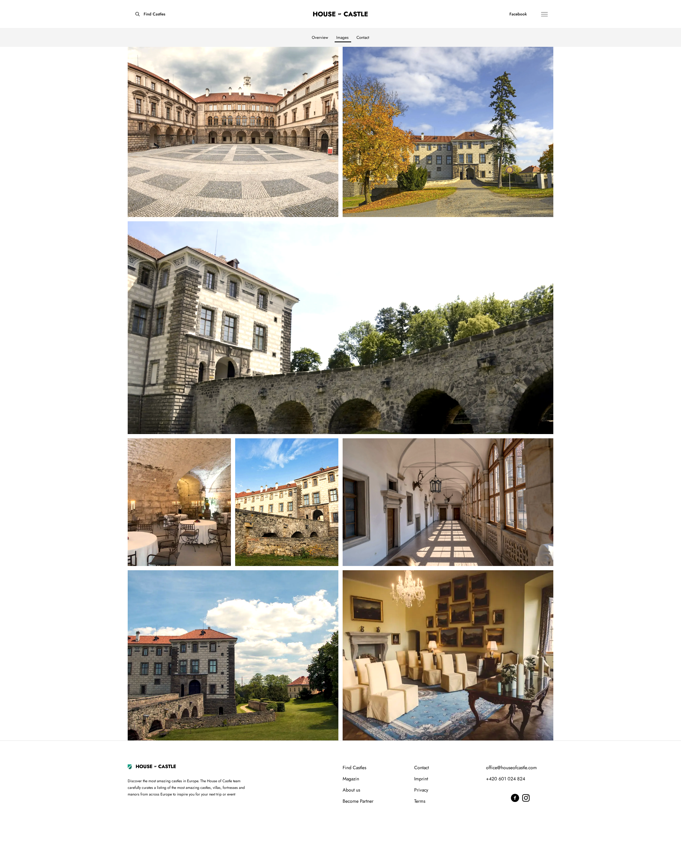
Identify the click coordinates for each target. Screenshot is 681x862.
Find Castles (354, 767)
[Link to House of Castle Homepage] (156, 765)
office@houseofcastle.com (511, 767)
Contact (362, 37)
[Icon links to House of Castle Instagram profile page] (524, 796)
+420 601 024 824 (505, 778)
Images (342, 37)
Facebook (518, 14)
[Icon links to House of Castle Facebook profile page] (515, 796)
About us (351, 789)
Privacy (421, 789)
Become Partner (358, 801)
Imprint (421, 778)
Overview (320, 37)
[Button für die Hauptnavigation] (545, 14)
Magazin (351, 778)
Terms (419, 801)
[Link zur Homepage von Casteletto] (340, 13)
